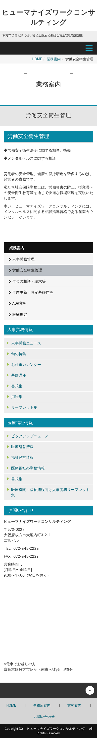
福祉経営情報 (22, 457)
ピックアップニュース (29, 436)
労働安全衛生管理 (27, 270)
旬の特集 (18, 354)
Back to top (48, 690)
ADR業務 (19, 303)
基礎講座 (18, 375)
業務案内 (54, 59)
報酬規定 (19, 314)
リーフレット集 (24, 407)
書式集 (16, 386)
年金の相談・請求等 (29, 281)
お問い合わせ (44, 717)
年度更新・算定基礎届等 (32, 292)
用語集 (16, 397)
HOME (37, 59)
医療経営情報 (22, 447)
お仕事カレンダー (26, 364)
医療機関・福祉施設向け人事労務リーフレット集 (50, 492)
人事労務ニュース (26, 343)
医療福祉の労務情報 (28, 468)
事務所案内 (41, 705)
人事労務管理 (23, 259)
